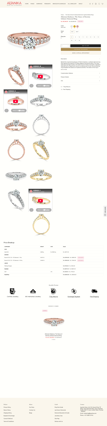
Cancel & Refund (8, 418)
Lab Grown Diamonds (60, 410)
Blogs (30, 413)
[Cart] (102, 4)
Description (64, 58)
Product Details (65, 77)
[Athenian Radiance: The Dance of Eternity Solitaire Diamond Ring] (53, 321)
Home (62, 14)
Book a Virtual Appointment (80, 53)
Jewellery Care (58, 415)
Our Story (31, 407)
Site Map (57, 418)
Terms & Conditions (9, 421)
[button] (32, 4)
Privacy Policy (7, 407)
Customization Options (67, 73)
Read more (64, 69)
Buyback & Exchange (9, 415)
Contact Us (32, 410)
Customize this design (81, 49)
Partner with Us (59, 421)
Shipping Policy (8, 413)
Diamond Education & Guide (62, 413)
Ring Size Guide (59, 407)
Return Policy (7, 410)
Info (62, 80)
